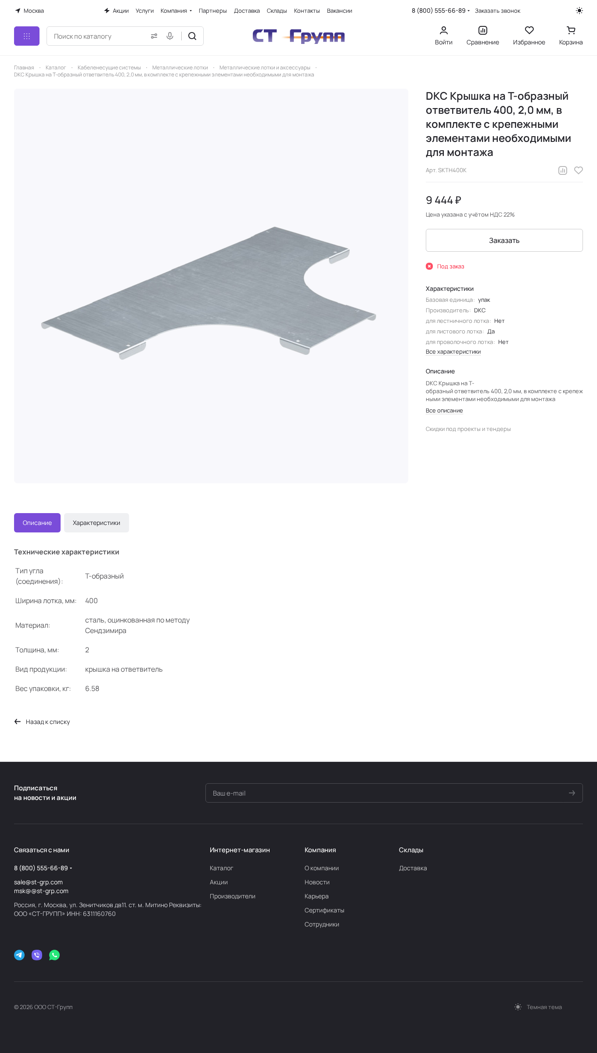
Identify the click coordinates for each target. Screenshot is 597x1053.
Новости (317, 882)
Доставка (413, 868)
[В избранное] (578, 170)
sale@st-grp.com (38, 882)
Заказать (504, 240)
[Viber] (37, 955)
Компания (320, 849)
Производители (232, 896)
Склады (411, 849)
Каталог (222, 868)
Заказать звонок (497, 10)
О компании (322, 868)
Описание (37, 522)
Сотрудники (322, 924)
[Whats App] (54, 955)
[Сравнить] (562, 170)
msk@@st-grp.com (41, 891)
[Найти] (192, 36)
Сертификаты (324, 910)
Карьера (317, 896)
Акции (219, 882)
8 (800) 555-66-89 (439, 10)
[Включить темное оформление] (579, 10)
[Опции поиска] (152, 36)
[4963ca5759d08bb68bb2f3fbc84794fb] (211, 286)
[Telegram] (19, 955)
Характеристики (96, 522)
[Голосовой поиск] (171, 36)
